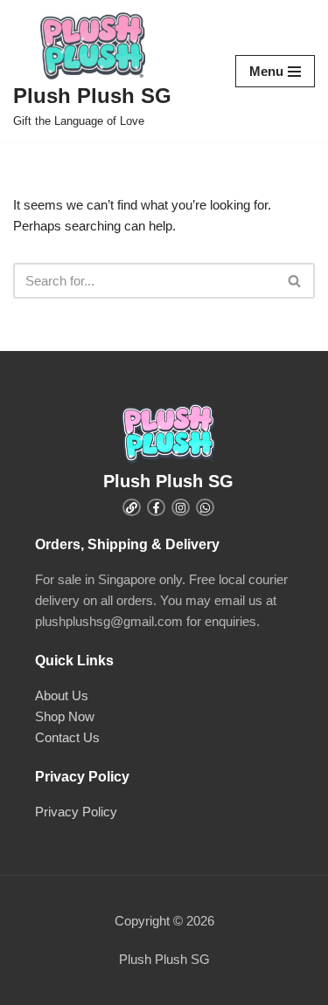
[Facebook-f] (156, 508)
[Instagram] (180, 508)
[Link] (131, 508)
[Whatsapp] (205, 508)
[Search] (295, 281)
